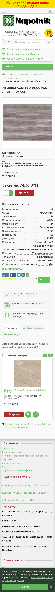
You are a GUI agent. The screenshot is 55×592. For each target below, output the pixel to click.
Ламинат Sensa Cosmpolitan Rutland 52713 (25, 391)
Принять (25, 587)
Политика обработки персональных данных (25, 455)
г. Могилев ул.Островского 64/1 (18, 500)
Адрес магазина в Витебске (24, 54)
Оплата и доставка (13, 452)
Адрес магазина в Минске (23, 49)
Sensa (12, 427)
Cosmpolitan (22, 427)
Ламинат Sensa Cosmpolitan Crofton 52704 (26, 424)
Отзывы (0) (14, 334)
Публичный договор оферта (18, 470)
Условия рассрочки (13, 463)
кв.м (50, 424)
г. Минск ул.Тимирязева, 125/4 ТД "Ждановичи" (25, 485)
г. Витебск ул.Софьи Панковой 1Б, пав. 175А (24, 493)
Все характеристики (12, 268)
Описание (12, 328)
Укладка (8, 459)
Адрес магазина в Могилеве (25, 58)
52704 (5, 427)
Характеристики (35, 328)
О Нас (7, 466)
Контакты (8, 448)
